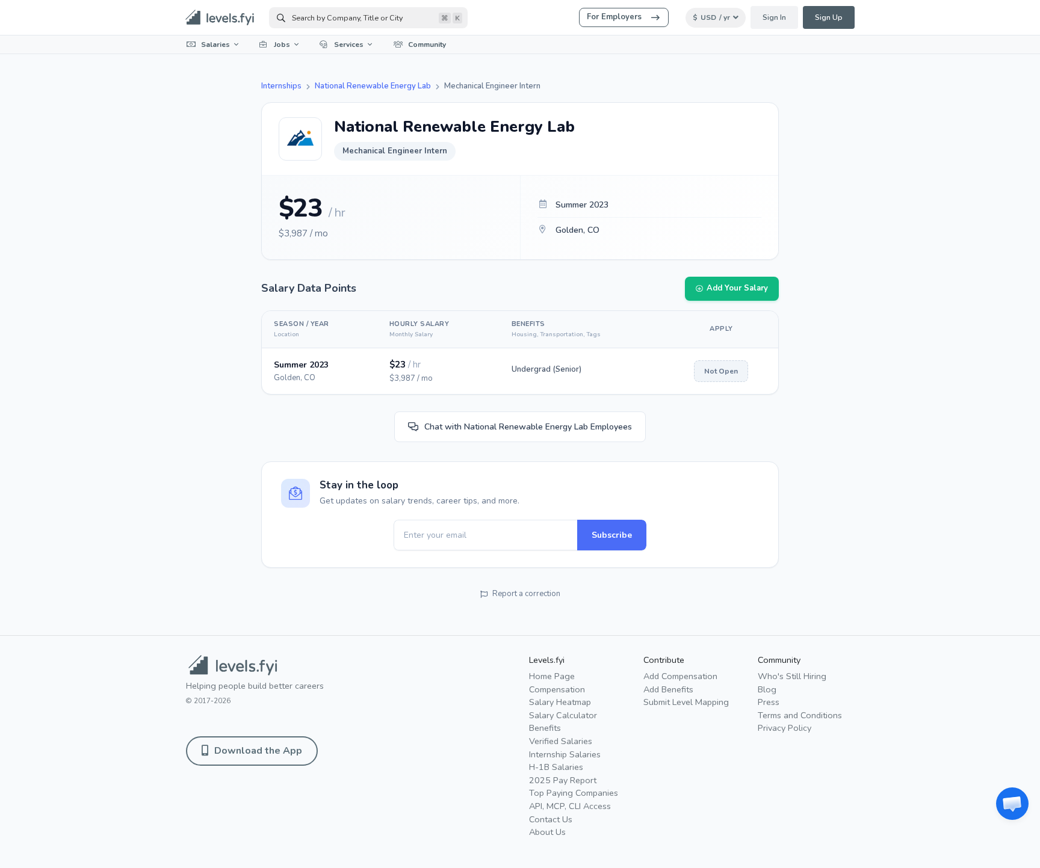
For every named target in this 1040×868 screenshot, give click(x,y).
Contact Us (550, 819)
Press (768, 702)
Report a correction (526, 593)
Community (427, 44)
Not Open (721, 371)
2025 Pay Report (562, 780)
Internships (281, 86)
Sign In (774, 17)
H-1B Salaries (556, 767)
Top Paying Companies (573, 793)
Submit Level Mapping (686, 702)
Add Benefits (668, 689)
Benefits (545, 728)
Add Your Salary (737, 288)
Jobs (282, 44)
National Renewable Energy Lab (373, 86)
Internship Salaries (565, 754)
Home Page (552, 676)
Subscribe (612, 535)
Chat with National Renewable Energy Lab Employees (528, 426)
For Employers (614, 16)
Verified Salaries (560, 741)
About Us (547, 832)
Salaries (215, 44)
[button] (1012, 803)
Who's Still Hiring (792, 676)
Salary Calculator (563, 715)
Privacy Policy (784, 728)
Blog (767, 689)
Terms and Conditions (800, 715)
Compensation (557, 689)
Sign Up (829, 17)
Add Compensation (680, 676)
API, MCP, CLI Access (570, 806)
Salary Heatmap (560, 702)
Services (349, 44)
